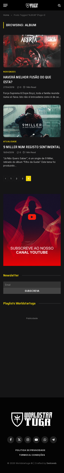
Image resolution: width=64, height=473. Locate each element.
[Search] (59, 5)
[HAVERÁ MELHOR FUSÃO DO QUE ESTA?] (32, 51)
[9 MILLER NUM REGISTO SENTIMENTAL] (32, 121)
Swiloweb (51, 463)
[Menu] (5, 5)
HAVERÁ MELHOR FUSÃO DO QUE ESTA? (27, 79)
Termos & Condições (32, 455)
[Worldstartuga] (32, 5)
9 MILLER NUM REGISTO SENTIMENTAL (31, 147)
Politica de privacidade (30, 450)
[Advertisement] (32, 354)
